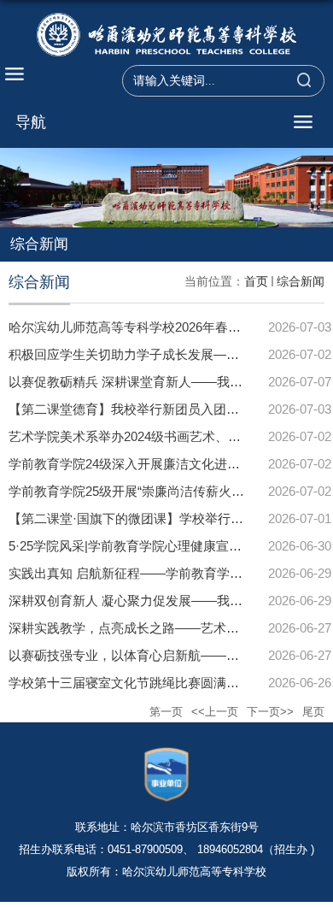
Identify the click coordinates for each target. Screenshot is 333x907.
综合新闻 (300, 281)
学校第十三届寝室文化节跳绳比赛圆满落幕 (130, 682)
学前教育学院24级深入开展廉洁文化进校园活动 (143, 463)
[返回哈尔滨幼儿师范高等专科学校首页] (166, 37)
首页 (256, 281)
